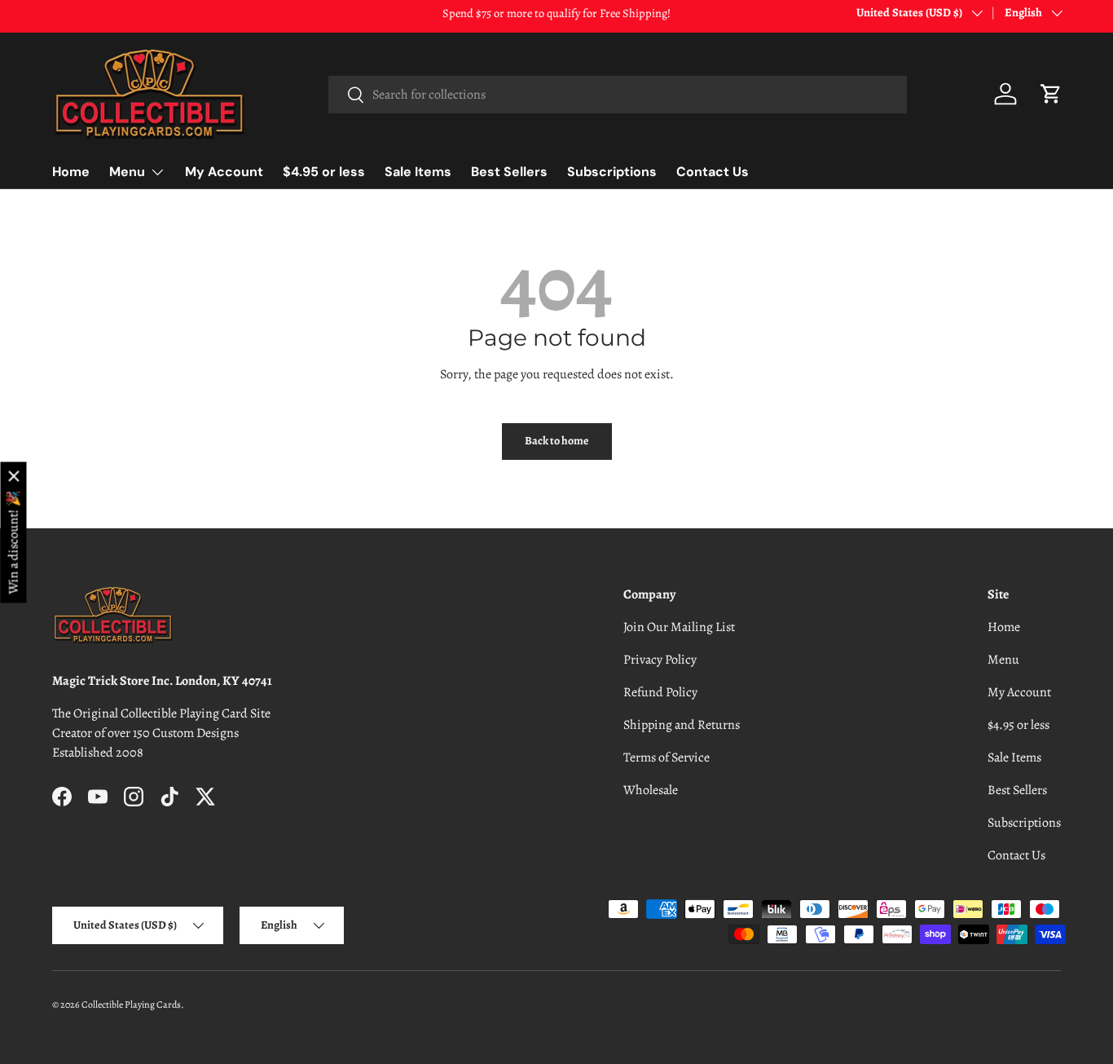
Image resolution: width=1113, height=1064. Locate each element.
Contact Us (712, 171)
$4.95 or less (324, 171)
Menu (127, 171)
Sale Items (418, 171)
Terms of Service (666, 757)
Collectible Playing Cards (131, 1004)
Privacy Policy (660, 660)
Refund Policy (660, 692)
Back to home (557, 440)
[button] (1051, 94)
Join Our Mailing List (679, 627)
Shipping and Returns (681, 725)
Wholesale (650, 790)
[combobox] (618, 94)
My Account (224, 171)
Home (71, 171)
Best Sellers (509, 171)
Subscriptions (612, 171)
